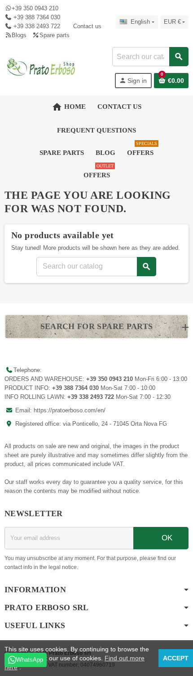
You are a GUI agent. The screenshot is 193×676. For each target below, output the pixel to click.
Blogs (19, 35)
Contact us (87, 26)
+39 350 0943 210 (35, 8)
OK (165, 538)
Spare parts (54, 35)
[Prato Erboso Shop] (41, 67)
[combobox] (150, 56)
